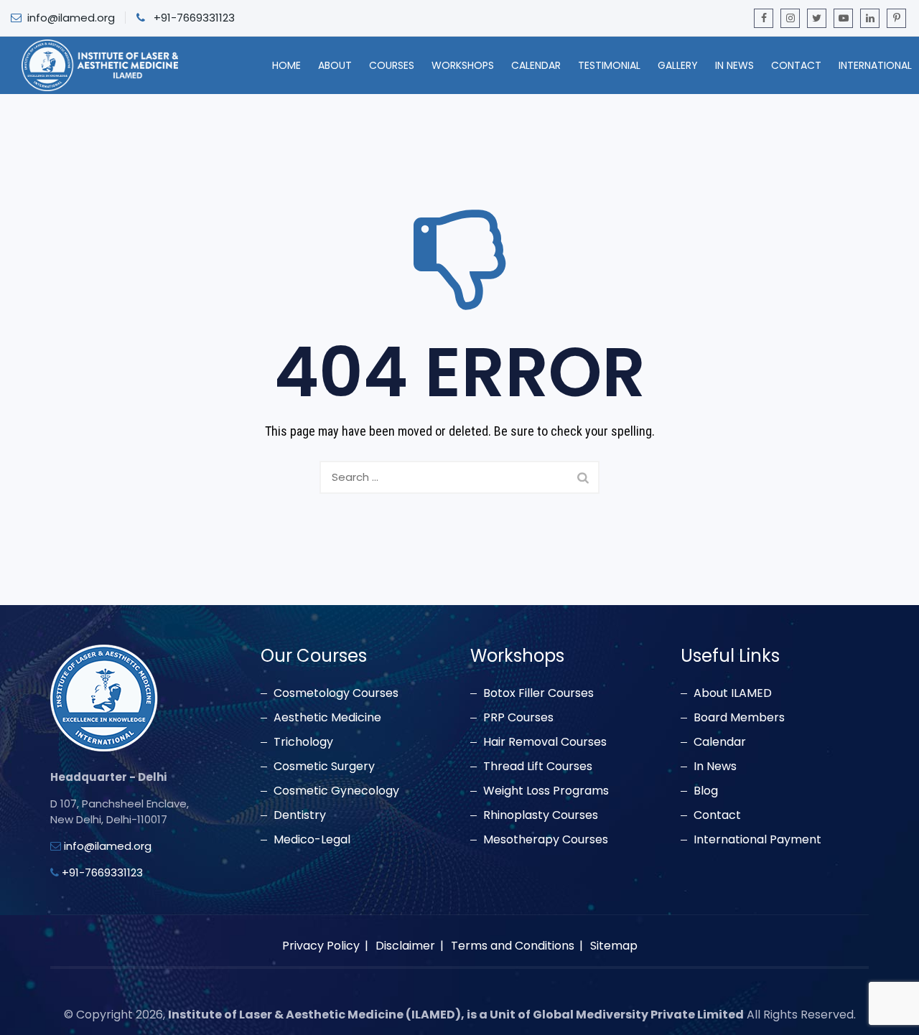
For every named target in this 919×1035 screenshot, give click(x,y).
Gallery (678, 65)
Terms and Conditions (512, 945)
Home (286, 65)
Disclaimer (405, 945)
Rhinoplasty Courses (540, 815)
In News (734, 65)
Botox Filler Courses (538, 693)
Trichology (303, 742)
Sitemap (614, 945)
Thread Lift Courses (537, 766)
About (335, 65)
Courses (391, 65)
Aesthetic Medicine (327, 718)
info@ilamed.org (71, 17)
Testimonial (609, 65)
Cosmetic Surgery (324, 766)
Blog (706, 791)
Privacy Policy (321, 945)
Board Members (739, 718)
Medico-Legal (312, 840)
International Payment (757, 840)
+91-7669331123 (194, 17)
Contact (796, 65)
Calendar (536, 65)
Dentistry (300, 815)
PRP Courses (518, 718)
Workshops (462, 65)
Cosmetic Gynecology (336, 791)
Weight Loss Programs (546, 791)
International (875, 65)
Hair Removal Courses (545, 742)
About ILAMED (733, 693)
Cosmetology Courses (336, 693)
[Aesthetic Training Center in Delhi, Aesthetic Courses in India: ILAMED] (100, 65)
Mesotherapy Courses (545, 840)
